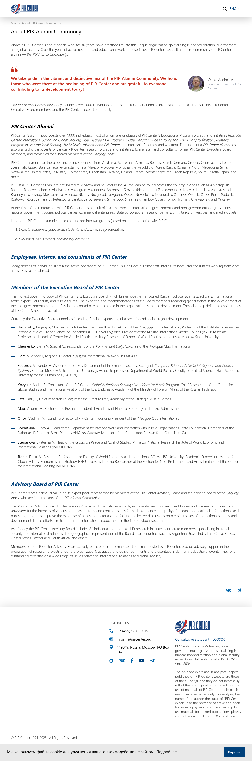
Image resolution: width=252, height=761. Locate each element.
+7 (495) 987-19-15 (132, 631)
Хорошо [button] (235, 752)
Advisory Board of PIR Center (45, 483)
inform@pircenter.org (134, 639)
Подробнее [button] (166, 752)
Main (14, 23)
